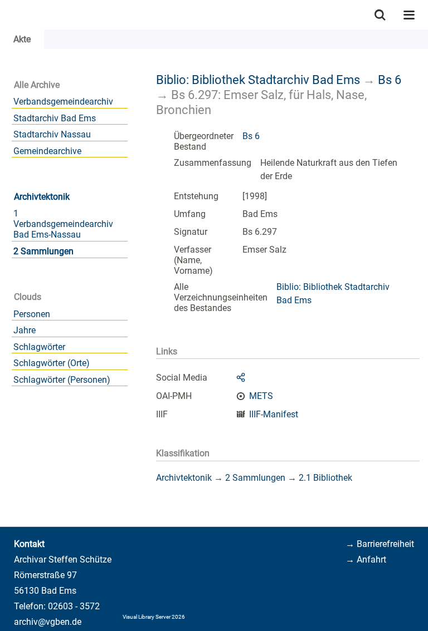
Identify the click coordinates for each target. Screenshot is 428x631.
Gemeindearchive (47, 151)
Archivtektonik (42, 196)
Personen (31, 314)
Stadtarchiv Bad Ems (54, 118)
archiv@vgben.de (47, 622)
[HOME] (5, 14)
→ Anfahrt (366, 559)
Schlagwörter (39, 347)
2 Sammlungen (43, 251)
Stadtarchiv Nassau (52, 134)
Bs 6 (389, 79)
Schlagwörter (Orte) (51, 363)
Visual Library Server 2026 (154, 617)
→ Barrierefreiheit (380, 544)
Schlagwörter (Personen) (61, 379)
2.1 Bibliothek (325, 477)
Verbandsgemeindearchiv (63, 101)
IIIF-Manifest (273, 414)
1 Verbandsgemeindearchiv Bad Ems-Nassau (63, 224)
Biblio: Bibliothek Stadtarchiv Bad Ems (258, 79)
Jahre (24, 330)
